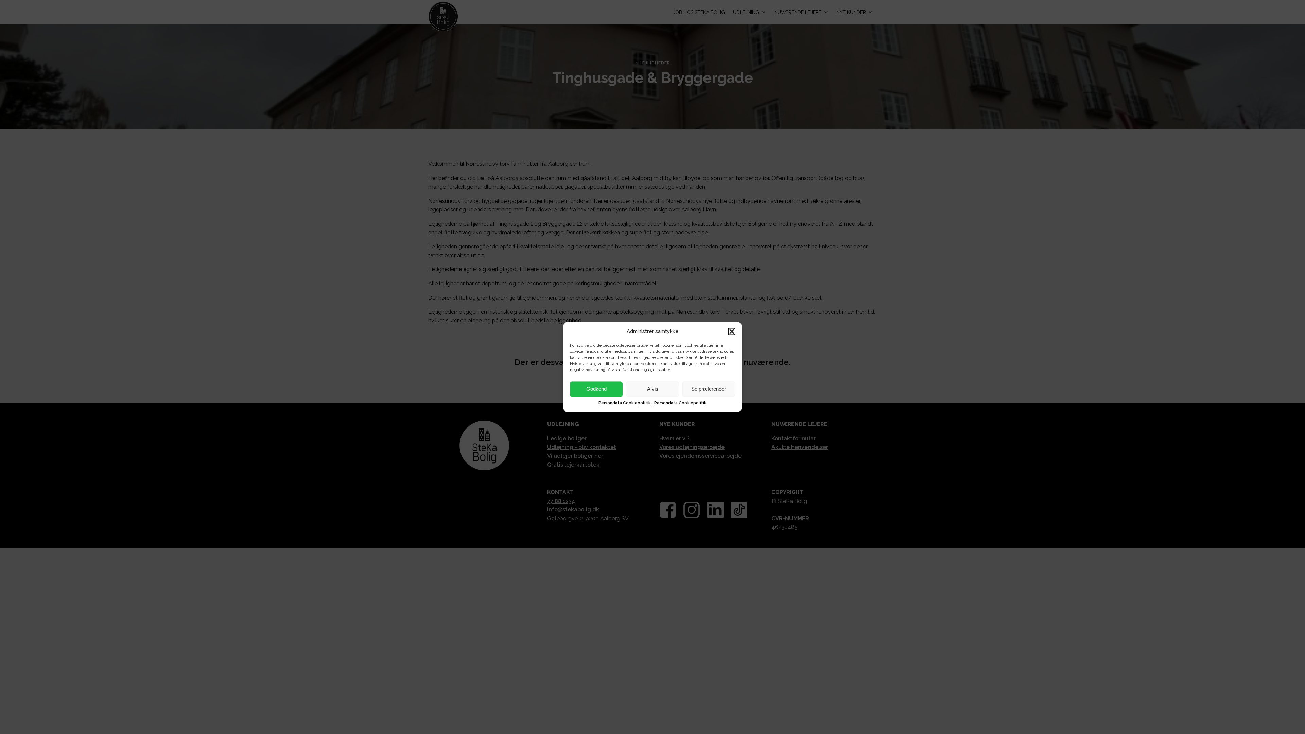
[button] (731, 331)
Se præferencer (708, 389)
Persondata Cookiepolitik (624, 403)
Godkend (596, 389)
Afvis (652, 389)
